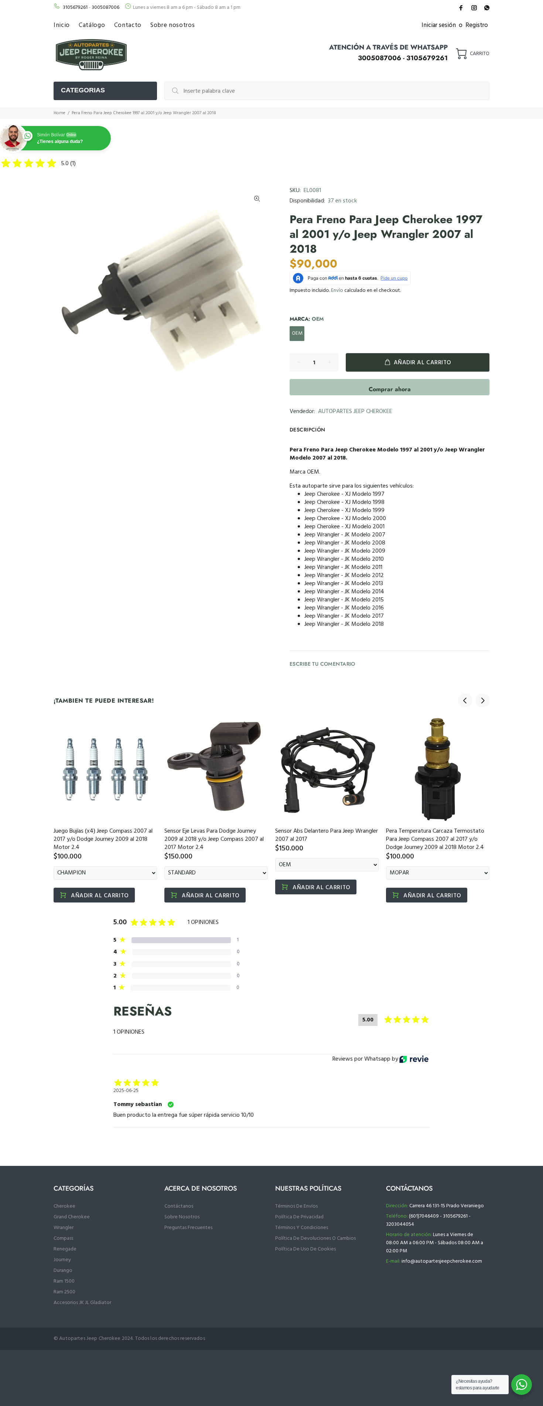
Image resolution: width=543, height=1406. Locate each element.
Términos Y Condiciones (301, 1228)
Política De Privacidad (299, 1217)
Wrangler (64, 1228)
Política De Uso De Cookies (305, 1249)
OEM (297, 333)
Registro (476, 25)
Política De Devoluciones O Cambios (315, 1238)
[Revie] (414, 1059)
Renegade (65, 1249)
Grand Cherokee (72, 1217)
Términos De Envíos (296, 1206)
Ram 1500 (64, 1281)
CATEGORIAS (83, 90)
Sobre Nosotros (181, 1217)
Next (482, 700)
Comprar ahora (390, 389)
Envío (337, 290)
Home (59, 113)
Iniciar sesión (438, 25)
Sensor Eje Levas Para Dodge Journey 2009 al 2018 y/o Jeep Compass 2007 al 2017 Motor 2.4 (214, 839)
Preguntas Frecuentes (188, 1228)
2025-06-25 (126, 1091)
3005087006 (105, 7)
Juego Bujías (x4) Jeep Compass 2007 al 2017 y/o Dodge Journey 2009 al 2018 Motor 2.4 (103, 839)
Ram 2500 (64, 1292)
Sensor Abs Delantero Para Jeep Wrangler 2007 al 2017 (326, 835)
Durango (63, 1270)
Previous (465, 700)
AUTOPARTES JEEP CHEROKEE (355, 411)
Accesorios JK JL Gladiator (82, 1302)
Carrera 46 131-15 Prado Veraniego (446, 1206)
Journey (62, 1260)
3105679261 (75, 7)
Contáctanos (178, 1206)
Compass (63, 1238)
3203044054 (400, 1224)
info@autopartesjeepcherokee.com (442, 1261)
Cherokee (64, 1206)
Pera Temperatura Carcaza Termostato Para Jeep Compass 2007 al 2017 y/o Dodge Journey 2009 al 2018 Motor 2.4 (435, 839)
